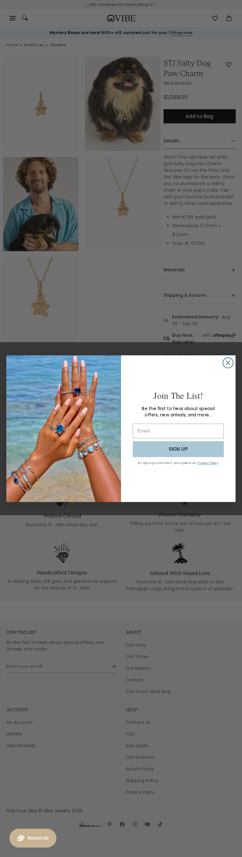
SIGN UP (178, 448)
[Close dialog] (228, 363)
